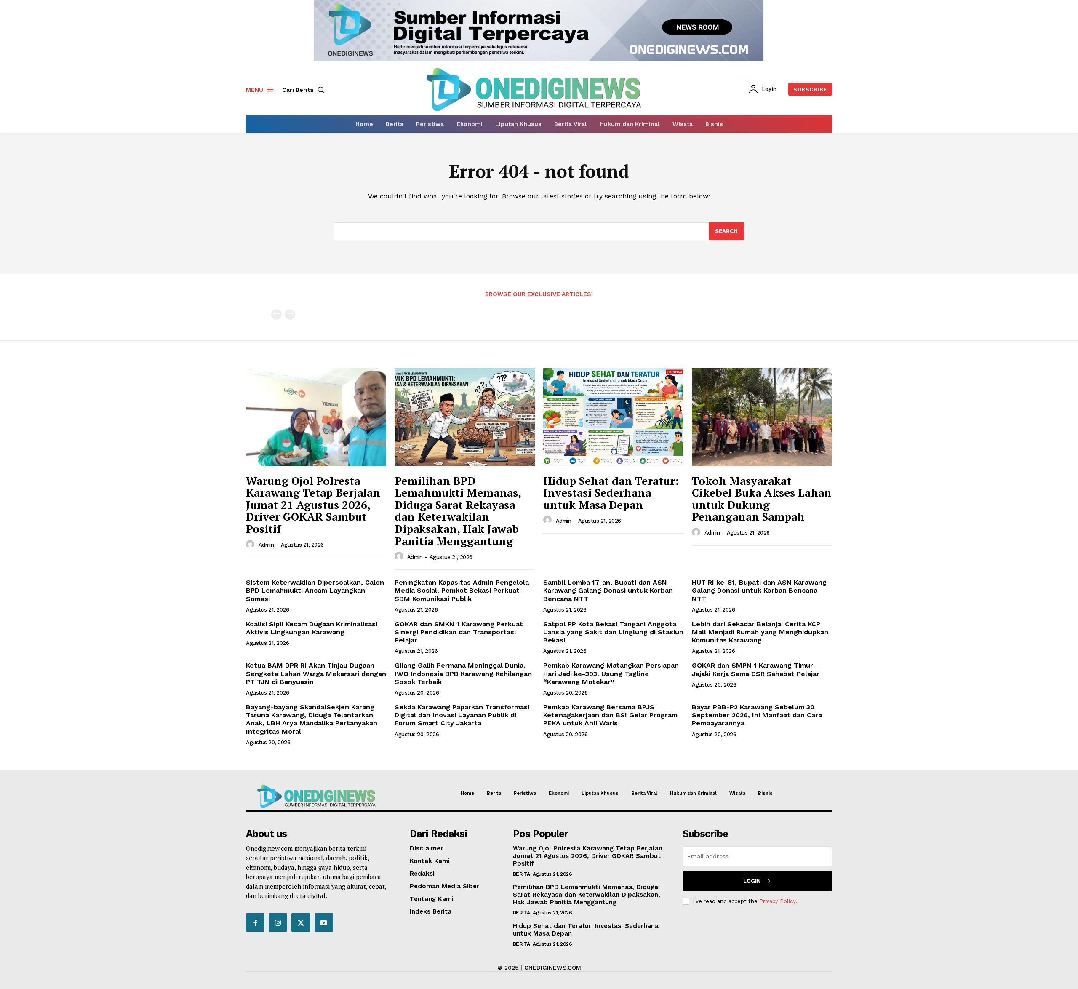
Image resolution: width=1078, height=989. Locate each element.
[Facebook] (255, 922)
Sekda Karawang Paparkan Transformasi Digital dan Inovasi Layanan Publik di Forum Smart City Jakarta (462, 715)
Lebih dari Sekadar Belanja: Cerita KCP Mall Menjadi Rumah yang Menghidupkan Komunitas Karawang (760, 632)
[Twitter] (300, 922)
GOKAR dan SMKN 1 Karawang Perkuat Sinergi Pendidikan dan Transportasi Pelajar (459, 632)
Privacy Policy (777, 901)
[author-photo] (251, 544)
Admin (266, 545)
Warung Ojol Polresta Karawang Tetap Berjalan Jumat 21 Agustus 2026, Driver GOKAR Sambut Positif (313, 504)
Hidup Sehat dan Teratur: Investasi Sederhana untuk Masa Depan (611, 492)
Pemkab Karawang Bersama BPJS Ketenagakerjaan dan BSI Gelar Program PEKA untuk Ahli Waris (610, 715)
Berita (521, 874)
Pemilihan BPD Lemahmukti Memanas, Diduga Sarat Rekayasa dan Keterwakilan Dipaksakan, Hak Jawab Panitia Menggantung (458, 510)
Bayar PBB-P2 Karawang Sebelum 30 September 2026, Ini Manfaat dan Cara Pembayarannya (757, 715)
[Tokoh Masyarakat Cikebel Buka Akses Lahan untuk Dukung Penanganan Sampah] (762, 417)
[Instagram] (278, 922)
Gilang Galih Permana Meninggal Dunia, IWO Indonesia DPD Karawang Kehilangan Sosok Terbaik (463, 673)
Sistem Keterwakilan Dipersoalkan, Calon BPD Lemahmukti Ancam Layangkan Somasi (315, 590)
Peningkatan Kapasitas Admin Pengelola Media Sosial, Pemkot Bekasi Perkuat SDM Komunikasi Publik (462, 590)
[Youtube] (324, 922)
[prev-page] (276, 314)
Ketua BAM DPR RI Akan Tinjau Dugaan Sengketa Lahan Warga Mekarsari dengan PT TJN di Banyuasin (316, 673)
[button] (305, 90)
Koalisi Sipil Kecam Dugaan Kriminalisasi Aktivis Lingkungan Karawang (311, 628)
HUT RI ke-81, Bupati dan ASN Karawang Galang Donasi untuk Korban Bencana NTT (759, 590)
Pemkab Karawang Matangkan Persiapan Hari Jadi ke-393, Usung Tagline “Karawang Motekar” (611, 673)
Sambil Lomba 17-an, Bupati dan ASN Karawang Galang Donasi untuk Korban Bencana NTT (608, 590)
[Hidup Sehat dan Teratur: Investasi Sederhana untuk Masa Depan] (613, 417)
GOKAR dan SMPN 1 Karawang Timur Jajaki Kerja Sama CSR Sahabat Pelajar (755, 669)
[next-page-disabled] (290, 314)
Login (752, 881)
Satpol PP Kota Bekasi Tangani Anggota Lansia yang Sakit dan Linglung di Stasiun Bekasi (613, 632)
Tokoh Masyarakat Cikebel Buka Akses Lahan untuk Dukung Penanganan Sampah (762, 498)
